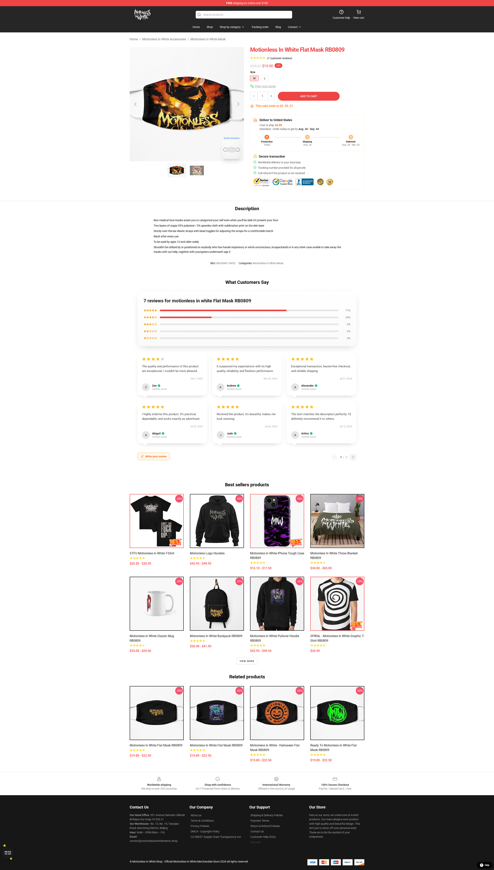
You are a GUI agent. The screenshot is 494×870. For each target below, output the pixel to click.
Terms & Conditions (202, 820)
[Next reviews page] (353, 457)
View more (247, 661)
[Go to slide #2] (197, 170)
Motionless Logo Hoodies (207, 553)
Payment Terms (259, 820)
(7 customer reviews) (279, 58)
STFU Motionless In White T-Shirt (152, 553)
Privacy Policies (200, 826)
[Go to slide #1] (176, 170)
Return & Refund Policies (265, 826)
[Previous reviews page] (334, 457)
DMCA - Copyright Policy (205, 831)
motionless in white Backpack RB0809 (216, 636)
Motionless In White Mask (208, 39)
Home (134, 39)
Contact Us (257, 831)
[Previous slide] (136, 104)
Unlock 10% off (7, 853)
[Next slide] (238, 104)
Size (252, 72)
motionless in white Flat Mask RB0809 (156, 745)
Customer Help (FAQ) (263, 836)
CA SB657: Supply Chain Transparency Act (216, 836)
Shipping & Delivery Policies (266, 815)
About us (196, 815)
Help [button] (487, 865)
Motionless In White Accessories (164, 39)
